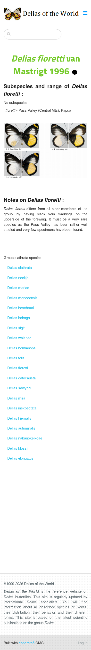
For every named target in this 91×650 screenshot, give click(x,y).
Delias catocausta (21, 377)
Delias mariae (18, 287)
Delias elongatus (20, 458)
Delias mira (16, 397)
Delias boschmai (20, 307)
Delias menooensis (22, 297)
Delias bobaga (18, 317)
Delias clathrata (19, 267)
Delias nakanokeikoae (24, 437)
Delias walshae (19, 337)
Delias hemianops (21, 347)
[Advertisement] (45, 508)
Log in (82, 642)
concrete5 (26, 642)
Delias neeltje (17, 277)
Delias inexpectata (21, 407)
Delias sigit (16, 327)
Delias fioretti (17, 367)
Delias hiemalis (19, 418)
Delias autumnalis (21, 428)
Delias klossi (17, 448)
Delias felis (16, 357)
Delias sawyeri (19, 387)
